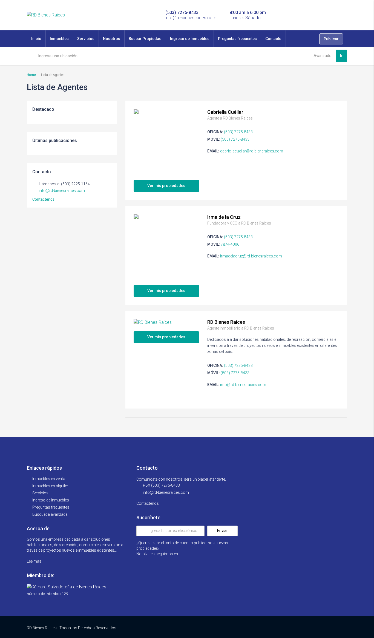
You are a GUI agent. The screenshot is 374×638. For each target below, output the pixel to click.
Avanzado (322, 55)
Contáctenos (43, 199)
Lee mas (34, 561)
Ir (341, 55)
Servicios (85, 38)
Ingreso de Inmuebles (189, 38)
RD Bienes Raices (226, 322)
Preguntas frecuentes (237, 38)
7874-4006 (230, 244)
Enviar (222, 530)
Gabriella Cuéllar (225, 112)
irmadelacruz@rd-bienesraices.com (251, 256)
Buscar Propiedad (145, 38)
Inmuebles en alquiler (50, 486)
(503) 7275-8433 (238, 132)
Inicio (36, 38)
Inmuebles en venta (48, 479)
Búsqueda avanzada (50, 514)
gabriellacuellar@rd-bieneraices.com (251, 151)
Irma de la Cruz (224, 217)
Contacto (273, 38)
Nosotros (111, 38)
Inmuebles (59, 38)
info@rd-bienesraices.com (243, 384)
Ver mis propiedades (166, 185)
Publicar (331, 39)
